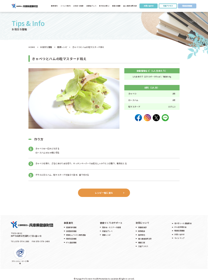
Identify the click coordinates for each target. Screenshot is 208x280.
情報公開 (141, 242)
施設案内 (141, 235)
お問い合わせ (149, 6)
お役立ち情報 (78, 6)
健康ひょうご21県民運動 (76, 235)
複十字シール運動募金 (182, 223)
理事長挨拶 (142, 227)
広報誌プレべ (91, 6)
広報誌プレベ (107, 231)
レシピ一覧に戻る (104, 192)
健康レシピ (106, 235)
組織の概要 (116, 6)
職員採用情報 (187, 6)
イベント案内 (65, 6)
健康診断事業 (71, 227)
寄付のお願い (104, 6)
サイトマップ (179, 238)
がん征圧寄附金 (180, 227)
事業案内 (54, 6)
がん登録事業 (71, 242)
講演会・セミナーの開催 (111, 227)
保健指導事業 (71, 231)
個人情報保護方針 (130, 6)
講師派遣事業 (71, 239)
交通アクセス (168, 6)
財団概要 (141, 231)
